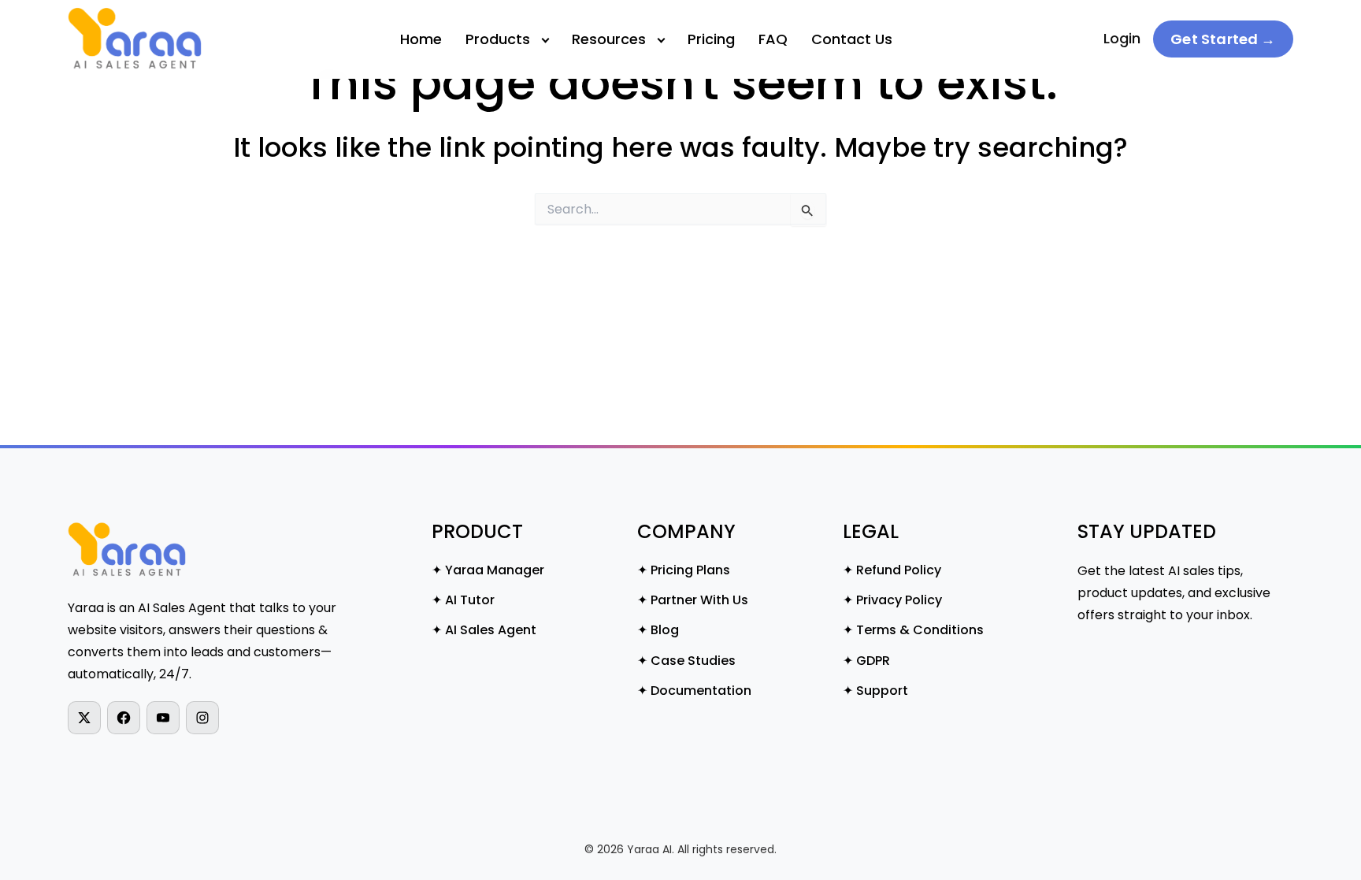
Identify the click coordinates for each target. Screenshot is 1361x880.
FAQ (773, 39)
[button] (507, 39)
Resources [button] (609, 39)
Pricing (711, 39)
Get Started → (1222, 39)
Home (421, 39)
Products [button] (497, 39)
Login (1121, 38)
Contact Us (851, 39)
